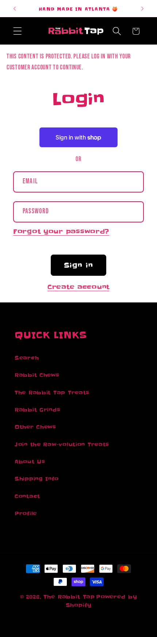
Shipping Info (36, 478)
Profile (26, 513)
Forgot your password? (61, 231)
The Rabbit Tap (69, 596)
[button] (17, 31)
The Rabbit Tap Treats (52, 392)
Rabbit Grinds (37, 409)
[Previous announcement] (15, 8)
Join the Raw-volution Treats (62, 444)
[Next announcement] (142, 8)
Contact (27, 496)
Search (27, 358)
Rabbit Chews (37, 375)
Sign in (78, 265)
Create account (78, 287)
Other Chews (35, 427)
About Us (30, 461)
